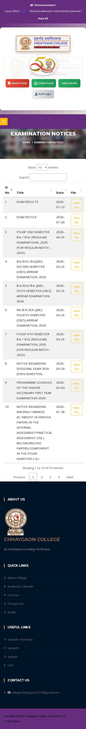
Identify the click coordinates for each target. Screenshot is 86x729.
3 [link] (50, 477)
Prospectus (16, 604)
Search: (24, 177)
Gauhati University (20, 639)
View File (76, 205)
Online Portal (46, 83)
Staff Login (44, 94)
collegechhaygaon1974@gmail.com (35, 692)
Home (26, 142)
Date (60, 193)
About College (17, 578)
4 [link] (59, 477)
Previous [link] (19, 477)
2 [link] (42, 477)
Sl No (7, 190)
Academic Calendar (20, 586)
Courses (13, 595)
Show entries (43, 167)
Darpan (13, 657)
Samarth (13, 648)
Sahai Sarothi (69, 83)
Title (20, 193)
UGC (11, 665)
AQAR (12, 612)
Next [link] (70, 477)
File (73, 193)
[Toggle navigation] (4, 121)
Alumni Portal (19, 83)
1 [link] (33, 477)
